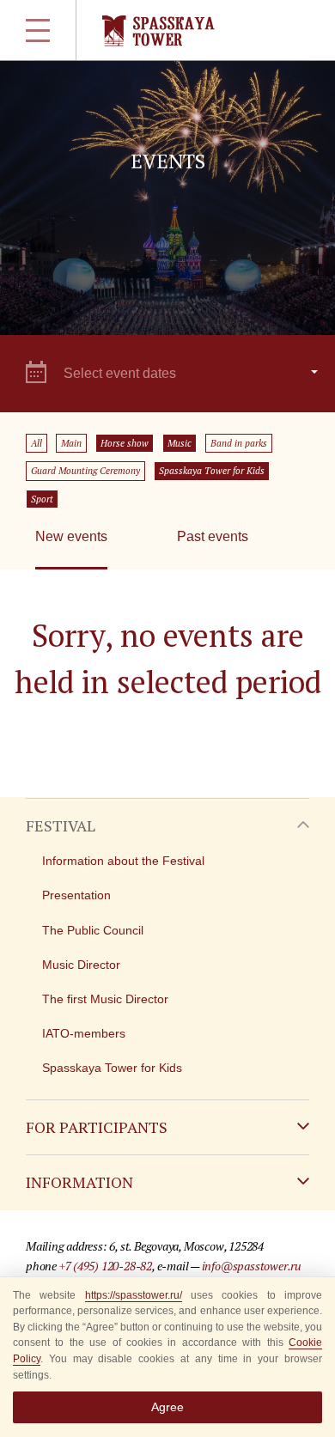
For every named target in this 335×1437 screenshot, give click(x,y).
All (36, 443)
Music (180, 443)
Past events (212, 536)
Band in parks (238, 443)
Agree (167, 1407)
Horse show (124, 443)
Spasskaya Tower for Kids (212, 471)
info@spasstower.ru (252, 1265)
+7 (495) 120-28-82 (105, 1265)
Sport (42, 499)
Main (71, 443)
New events (71, 536)
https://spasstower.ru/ (133, 1295)
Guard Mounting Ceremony (85, 471)
